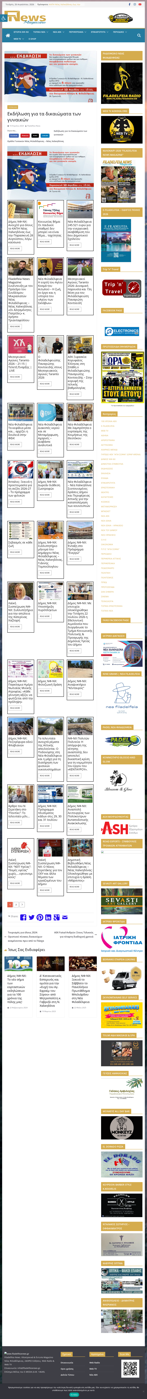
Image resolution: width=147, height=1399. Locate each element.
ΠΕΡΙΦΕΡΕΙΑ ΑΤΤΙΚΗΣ (111, 558)
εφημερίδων (130, 406)
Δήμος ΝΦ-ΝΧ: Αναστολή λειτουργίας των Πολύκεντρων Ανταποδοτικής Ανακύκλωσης (79, 814)
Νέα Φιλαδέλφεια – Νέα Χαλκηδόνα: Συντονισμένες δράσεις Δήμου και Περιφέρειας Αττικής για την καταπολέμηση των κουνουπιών (80, 494)
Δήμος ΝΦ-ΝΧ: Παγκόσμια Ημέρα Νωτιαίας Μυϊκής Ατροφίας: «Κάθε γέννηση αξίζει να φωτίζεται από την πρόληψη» (20, 691)
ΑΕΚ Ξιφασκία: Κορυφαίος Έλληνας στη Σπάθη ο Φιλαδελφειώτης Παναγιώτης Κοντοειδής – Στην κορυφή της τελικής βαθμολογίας (80, 372)
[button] (3, 18)
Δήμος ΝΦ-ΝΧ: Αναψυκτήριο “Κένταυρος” (77, 684)
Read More (15, 248)
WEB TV (17, 38)
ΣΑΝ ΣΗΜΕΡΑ (107, 591)
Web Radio (94, 1362)
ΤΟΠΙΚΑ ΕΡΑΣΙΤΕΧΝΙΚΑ (111, 606)
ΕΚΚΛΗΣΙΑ (105, 473)
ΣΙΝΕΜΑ (105, 596)
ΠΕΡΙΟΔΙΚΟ (118, 32)
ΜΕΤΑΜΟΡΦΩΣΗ (109, 506)
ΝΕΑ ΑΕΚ (57, 32)
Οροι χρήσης (67, 1368)
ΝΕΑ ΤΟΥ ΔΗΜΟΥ (109, 530)
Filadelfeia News (33, 126)
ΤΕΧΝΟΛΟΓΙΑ (107, 601)
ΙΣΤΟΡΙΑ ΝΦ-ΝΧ (21, 32)
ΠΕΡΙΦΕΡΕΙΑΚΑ (76, 32)
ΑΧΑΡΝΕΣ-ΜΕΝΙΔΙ (109, 449)
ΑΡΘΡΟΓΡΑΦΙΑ (108, 440)
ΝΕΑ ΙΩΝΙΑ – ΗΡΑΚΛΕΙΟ (112, 525)
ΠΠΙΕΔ (104, 582)
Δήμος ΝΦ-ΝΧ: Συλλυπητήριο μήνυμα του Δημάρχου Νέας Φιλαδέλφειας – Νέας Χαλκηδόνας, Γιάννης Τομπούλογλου (50, 554)
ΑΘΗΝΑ (104, 435)
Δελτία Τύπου (67, 1374)
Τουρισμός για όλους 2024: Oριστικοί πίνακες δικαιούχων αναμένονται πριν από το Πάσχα (26, 936)
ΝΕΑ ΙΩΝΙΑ (106, 520)
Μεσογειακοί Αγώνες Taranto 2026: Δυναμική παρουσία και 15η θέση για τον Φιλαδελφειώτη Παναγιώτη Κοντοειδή (80, 291)
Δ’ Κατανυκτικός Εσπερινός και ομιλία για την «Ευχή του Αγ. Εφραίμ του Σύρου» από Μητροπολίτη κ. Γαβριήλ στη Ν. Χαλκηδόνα (50, 991)
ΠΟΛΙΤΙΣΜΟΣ (107, 577)
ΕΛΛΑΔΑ (104, 478)
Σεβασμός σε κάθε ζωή (20, 544)
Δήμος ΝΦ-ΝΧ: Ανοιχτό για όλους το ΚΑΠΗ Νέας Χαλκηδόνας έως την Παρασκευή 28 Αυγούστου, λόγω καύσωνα (20, 232)
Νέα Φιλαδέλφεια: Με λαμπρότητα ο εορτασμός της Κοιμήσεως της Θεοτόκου (80, 431)
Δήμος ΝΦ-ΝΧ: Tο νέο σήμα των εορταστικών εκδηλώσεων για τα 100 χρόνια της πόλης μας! (16, 989)
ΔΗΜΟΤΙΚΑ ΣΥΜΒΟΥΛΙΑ (112, 464)
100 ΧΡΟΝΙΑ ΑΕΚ (109, 421)
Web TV (93, 1368)
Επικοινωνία (67, 1362)
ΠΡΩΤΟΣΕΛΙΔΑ (107, 587)
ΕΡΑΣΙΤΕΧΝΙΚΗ (108, 487)
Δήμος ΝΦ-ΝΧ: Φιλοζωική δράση (50, 682)
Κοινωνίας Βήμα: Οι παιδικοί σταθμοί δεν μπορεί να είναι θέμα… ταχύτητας (49, 228)
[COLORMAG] (16, 1353)
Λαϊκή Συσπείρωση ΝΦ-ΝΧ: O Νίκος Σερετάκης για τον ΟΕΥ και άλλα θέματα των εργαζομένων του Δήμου (50, 872)
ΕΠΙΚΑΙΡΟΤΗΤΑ (98, 32)
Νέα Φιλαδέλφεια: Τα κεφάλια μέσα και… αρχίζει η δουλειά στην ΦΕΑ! (20, 431)
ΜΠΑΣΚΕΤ (105, 511)
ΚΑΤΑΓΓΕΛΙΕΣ (107, 497)
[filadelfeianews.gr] (7, 35)
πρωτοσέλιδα (118, 406)
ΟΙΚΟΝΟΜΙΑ (107, 544)
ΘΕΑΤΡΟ (105, 492)
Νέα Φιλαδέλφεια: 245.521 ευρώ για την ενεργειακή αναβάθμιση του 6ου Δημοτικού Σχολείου (80, 230)
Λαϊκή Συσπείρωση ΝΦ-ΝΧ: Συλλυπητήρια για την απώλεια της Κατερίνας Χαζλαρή (20, 611)
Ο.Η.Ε (103, 539)
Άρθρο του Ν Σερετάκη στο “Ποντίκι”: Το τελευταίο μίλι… (19, 811)
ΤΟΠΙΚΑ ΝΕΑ (39, 32)
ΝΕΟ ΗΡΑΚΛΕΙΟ (108, 535)
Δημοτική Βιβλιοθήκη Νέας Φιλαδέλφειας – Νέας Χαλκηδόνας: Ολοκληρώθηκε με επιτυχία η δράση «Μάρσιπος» (80, 870)
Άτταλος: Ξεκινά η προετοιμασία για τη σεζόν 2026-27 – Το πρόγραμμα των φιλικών (20, 488)
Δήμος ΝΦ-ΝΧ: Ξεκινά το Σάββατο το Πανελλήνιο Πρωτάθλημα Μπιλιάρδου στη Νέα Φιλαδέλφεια (81, 989)
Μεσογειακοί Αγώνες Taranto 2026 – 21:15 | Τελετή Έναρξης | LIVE (20, 363)
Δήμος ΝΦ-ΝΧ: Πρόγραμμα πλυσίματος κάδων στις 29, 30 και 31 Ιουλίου (49, 813)
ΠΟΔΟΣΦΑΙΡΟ (107, 568)
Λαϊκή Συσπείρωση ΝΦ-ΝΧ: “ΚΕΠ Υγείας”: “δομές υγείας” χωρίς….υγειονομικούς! (20, 868)
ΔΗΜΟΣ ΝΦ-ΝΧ (108, 459)
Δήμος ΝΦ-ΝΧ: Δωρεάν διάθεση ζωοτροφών (49, 485)
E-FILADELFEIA (107, 426)
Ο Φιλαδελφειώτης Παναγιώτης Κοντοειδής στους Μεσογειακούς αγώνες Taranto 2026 (50, 367)
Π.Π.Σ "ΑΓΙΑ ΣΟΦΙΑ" (110, 549)
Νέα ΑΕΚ (93, 1374)
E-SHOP (32, 38)
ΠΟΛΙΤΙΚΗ (105, 572)
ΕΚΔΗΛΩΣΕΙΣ (107, 468)
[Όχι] (143, 1391)
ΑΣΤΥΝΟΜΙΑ (107, 445)
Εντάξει (74, 1395)
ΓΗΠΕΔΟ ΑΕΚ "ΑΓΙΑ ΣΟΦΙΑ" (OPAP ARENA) (120, 454)
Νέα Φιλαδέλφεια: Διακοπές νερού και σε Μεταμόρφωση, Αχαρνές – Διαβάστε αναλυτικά (50, 435)
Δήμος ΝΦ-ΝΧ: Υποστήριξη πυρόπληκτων (47, 606)
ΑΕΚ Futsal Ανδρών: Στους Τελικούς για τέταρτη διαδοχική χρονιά (73, 934)
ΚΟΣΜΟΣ (105, 501)
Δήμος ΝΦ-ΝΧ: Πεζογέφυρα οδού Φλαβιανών (20, 742)
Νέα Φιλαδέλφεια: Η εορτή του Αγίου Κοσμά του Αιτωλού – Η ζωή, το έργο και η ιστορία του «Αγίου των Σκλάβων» (50, 291)
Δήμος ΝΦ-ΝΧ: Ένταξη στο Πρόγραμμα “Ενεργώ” (77, 548)
